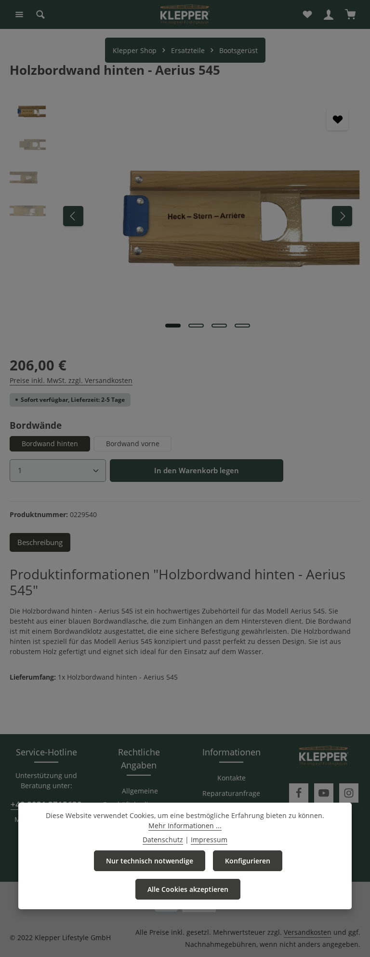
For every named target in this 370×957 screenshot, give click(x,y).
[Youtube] (323, 793)
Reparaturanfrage (231, 793)
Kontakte (231, 777)
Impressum (209, 839)
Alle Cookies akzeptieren (187, 889)
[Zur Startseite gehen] (185, 14)
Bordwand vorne (132, 443)
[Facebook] (298, 793)
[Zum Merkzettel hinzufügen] (337, 119)
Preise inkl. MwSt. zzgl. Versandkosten (71, 380)
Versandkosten (307, 932)
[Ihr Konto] (328, 14)
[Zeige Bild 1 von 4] (173, 326)
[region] (185, 216)
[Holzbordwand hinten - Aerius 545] (207, 216)
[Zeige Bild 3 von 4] (219, 326)
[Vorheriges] (73, 216)
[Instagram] (348, 793)
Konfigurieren (247, 860)
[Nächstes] (342, 216)
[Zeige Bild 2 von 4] (196, 326)
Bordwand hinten (50, 443)
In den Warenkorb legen (196, 470)
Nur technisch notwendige (149, 860)
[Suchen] (40, 14)
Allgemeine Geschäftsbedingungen (139, 797)
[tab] (40, 542)
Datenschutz (163, 839)
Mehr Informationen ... (185, 825)
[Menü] (19, 14)
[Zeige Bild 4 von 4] (242, 326)
